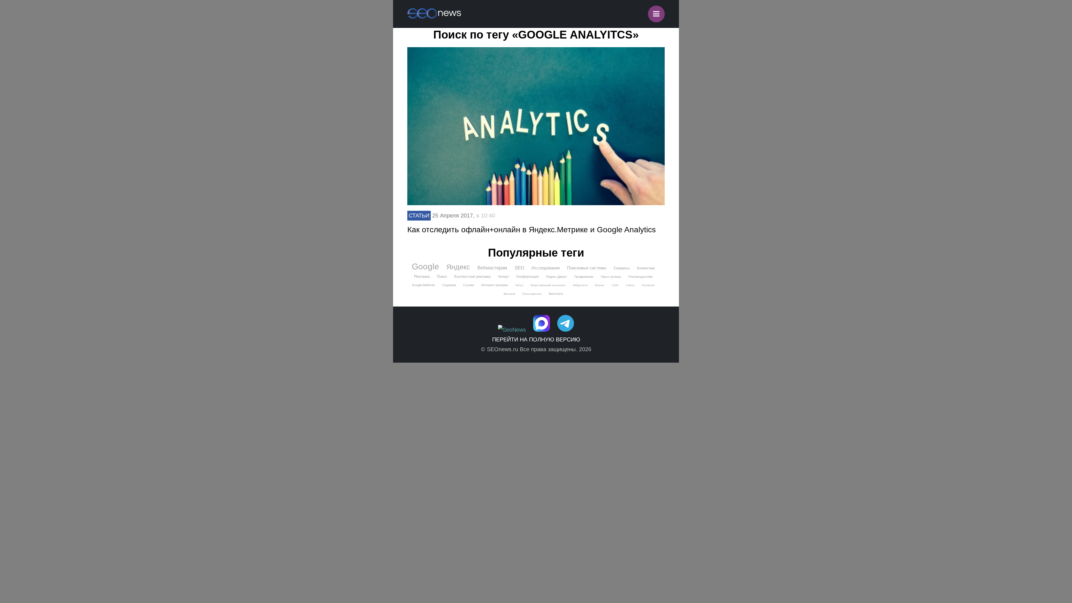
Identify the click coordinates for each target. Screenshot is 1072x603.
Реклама (422, 276)
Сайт (615, 285)
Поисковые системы (586, 267)
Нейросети (580, 285)
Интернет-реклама (494, 285)
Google (425, 266)
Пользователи (532, 293)
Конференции (527, 277)
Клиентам (646, 268)
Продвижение (584, 276)
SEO (519, 268)
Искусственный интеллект (548, 285)
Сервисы (622, 268)
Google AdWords (423, 285)
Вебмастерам (492, 268)
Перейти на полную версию (536, 339)
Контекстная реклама (472, 276)
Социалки (449, 285)
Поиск (442, 276)
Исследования (546, 267)
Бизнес (600, 285)
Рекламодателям (640, 276)
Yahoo (519, 285)
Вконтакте (556, 293)
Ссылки (468, 285)
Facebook (648, 285)
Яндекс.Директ (556, 276)
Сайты (630, 285)
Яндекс (458, 267)
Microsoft (509, 293)
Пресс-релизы (611, 276)
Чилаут (503, 277)
